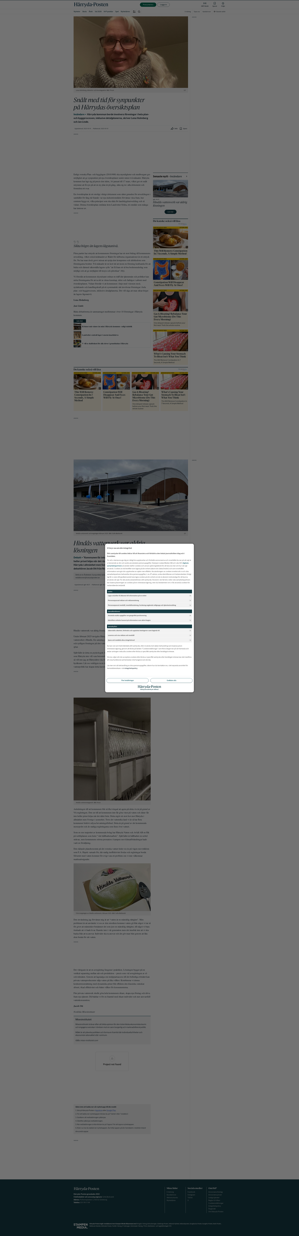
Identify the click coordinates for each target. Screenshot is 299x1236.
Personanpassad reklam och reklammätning (123, 600)
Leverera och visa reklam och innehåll (121, 635)
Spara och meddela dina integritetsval (121, 640)
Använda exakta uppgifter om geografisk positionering (127, 615)
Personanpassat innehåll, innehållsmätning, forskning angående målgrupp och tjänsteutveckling (142, 605)
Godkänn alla (171, 680)
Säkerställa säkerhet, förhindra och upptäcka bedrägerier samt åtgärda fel (134, 630)
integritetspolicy (130, 668)
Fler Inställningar (127, 680)
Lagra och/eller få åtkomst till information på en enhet (127, 596)
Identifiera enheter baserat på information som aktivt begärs (129, 620)
